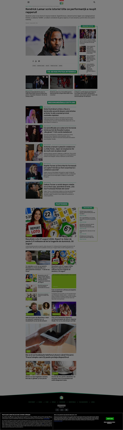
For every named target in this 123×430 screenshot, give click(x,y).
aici (43, 423)
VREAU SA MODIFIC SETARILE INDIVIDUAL (109, 423)
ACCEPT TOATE (110, 418)
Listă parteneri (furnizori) (58, 421)
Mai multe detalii (47, 418)
